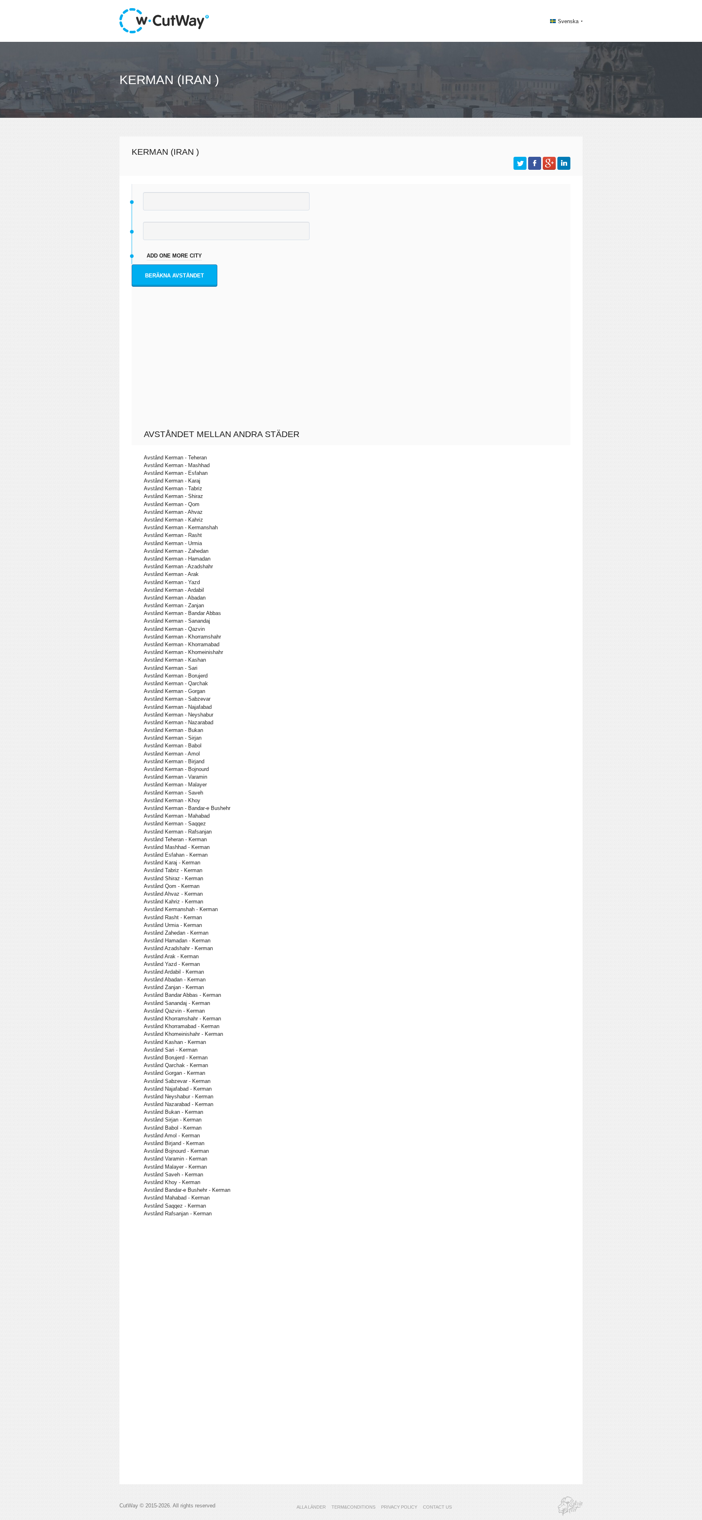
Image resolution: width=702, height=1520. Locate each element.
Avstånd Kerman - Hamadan (177, 559)
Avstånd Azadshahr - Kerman (178, 948)
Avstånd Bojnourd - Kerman (176, 1151)
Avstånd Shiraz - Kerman (173, 878)
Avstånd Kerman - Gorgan (174, 691)
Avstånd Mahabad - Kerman (177, 1198)
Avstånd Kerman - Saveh (173, 793)
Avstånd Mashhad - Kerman (177, 847)
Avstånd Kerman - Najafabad (178, 707)
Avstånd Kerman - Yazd (172, 582)
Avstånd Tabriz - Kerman (173, 870)
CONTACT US (437, 1507)
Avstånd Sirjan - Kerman (173, 1120)
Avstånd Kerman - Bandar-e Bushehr (187, 808)
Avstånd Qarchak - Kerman (176, 1065)
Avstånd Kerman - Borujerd (176, 676)
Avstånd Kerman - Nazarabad (178, 722)
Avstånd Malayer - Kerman (175, 1167)
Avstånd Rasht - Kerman (173, 917)
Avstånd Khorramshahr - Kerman (182, 1018)
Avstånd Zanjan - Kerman (174, 987)
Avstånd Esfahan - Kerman (176, 855)
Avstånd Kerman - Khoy (172, 800)
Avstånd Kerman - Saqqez (175, 824)
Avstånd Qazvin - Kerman (174, 1011)
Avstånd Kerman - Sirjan (173, 738)
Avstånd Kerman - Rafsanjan (178, 832)
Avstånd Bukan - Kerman (173, 1112)
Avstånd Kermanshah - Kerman (181, 909)
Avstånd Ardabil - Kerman (174, 972)
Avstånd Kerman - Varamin (175, 777)
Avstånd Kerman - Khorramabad (181, 644)
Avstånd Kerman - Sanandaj (177, 621)
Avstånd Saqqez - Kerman (175, 1206)
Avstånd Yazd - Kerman (172, 964)
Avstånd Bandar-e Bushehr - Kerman (187, 1190)
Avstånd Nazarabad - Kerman (178, 1104)
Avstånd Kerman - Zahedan (176, 551)
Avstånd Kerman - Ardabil (174, 590)
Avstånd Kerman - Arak (171, 574)
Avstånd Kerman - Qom (171, 504)
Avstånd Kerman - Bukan (173, 730)
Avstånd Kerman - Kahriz (173, 520)
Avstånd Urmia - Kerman (173, 925)
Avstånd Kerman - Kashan (175, 660)
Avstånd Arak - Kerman (171, 956)
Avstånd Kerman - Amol (172, 754)
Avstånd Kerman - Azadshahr (178, 566)
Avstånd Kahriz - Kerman (173, 902)
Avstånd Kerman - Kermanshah (181, 527)
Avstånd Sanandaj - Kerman (177, 1003)
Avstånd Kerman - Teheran (175, 458)
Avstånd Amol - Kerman (172, 1135)
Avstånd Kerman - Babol (173, 746)
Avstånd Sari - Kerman (170, 1050)
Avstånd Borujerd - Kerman (176, 1057)
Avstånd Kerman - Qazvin (174, 629)
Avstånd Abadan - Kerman (175, 980)
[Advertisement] (353, 368)
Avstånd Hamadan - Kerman (177, 941)
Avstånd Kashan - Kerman (175, 1042)
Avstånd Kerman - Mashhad (177, 465)
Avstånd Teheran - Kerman (175, 839)
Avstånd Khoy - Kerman (172, 1182)
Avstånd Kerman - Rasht (173, 535)
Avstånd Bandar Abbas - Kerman (182, 995)
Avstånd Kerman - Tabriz (173, 488)
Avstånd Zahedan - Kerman (176, 933)
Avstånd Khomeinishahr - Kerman (183, 1034)
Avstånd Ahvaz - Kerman (173, 894)
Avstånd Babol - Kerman (173, 1128)
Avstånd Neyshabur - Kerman (178, 1096)
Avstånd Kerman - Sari (170, 668)
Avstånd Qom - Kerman (171, 886)
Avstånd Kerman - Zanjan (174, 605)
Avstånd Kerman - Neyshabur (178, 715)
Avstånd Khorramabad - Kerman (181, 1026)
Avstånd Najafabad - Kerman (178, 1089)
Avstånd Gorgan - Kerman (174, 1073)
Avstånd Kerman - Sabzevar (177, 699)
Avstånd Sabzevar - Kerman (177, 1081)
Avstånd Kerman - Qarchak (176, 683)
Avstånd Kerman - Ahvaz (173, 512)
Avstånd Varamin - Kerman (175, 1159)
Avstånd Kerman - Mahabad (177, 816)
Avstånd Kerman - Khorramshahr (182, 637)
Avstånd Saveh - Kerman (173, 1174)
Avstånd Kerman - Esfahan (176, 473)
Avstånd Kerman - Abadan (175, 598)
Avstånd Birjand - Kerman (174, 1143)
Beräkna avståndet (174, 276)
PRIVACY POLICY (399, 1507)
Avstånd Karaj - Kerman (172, 863)
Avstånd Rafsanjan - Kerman (178, 1213)
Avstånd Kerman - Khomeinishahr (183, 652)
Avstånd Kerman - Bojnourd (176, 769)
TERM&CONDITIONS (353, 1507)
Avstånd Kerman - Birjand (174, 761)
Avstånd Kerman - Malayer (175, 785)
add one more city (174, 256)
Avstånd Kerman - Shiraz (173, 496)
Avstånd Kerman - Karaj (172, 481)
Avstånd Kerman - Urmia (173, 543)
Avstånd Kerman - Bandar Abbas (182, 613)
